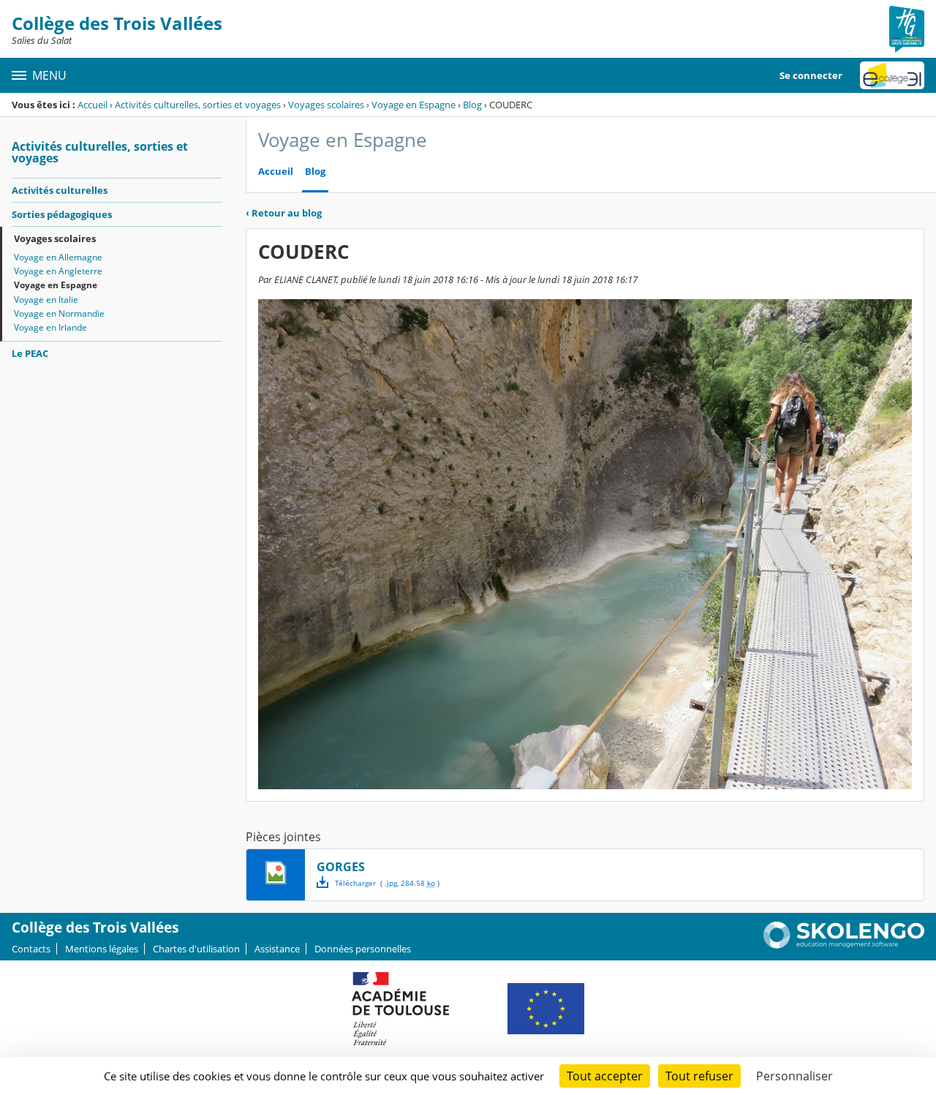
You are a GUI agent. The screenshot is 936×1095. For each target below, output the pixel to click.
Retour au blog (284, 212)
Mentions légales (101, 949)
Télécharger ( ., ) (387, 883)
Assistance (277, 949)
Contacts (31, 949)
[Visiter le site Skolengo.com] (843, 945)
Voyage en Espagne (413, 104)
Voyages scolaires (326, 104)
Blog (472, 104)
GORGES (341, 867)
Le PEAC (30, 353)
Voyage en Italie (46, 299)
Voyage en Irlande (50, 327)
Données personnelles (362, 949)
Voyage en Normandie (59, 313)
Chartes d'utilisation (196, 949)
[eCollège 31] (892, 75)
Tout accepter (605, 1076)
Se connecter (811, 75)
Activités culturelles (59, 190)
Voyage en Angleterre (58, 271)
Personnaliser (794, 1076)
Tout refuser (699, 1076)
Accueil (92, 104)
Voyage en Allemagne (58, 257)
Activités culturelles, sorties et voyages (198, 104)
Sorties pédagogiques (62, 214)
